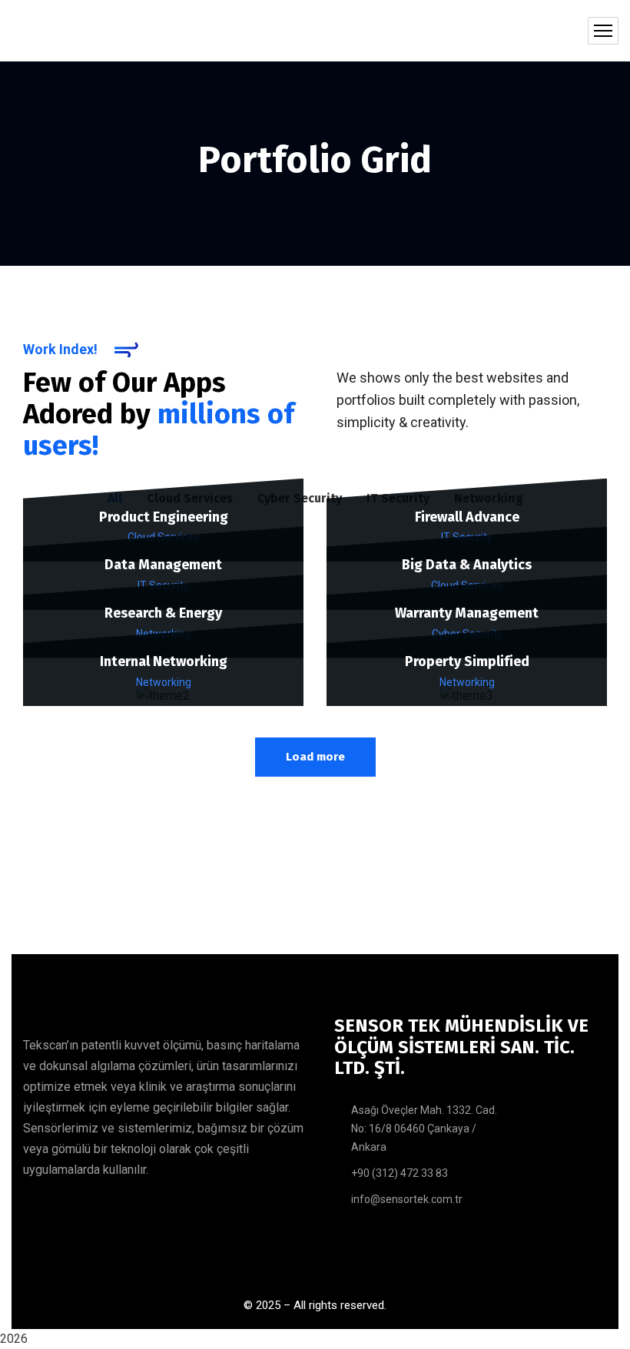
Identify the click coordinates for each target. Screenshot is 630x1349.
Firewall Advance (467, 517)
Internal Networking (163, 661)
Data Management (163, 564)
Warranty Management (467, 613)
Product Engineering (163, 517)
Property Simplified (467, 661)
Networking (163, 682)
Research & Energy (163, 613)
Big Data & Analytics (467, 564)
